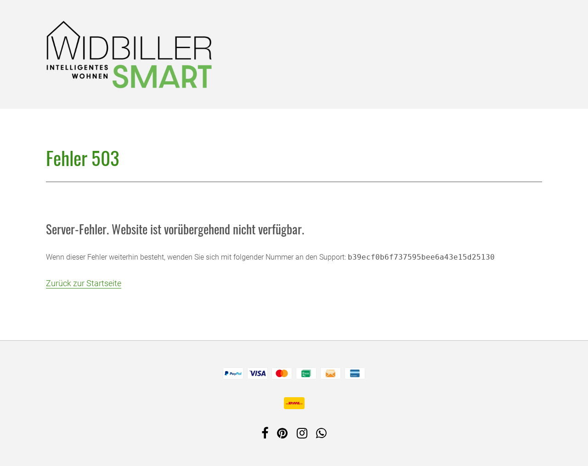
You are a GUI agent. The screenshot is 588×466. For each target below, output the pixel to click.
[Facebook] (264, 435)
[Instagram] (302, 435)
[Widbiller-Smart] (129, 53)
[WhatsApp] (321, 435)
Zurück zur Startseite (83, 283)
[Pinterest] (282, 435)
